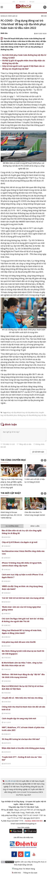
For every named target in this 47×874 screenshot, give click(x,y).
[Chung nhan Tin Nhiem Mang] (23, 868)
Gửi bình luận (39, 452)
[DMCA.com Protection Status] (7, 862)
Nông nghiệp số (24, 789)
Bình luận (34, 526)
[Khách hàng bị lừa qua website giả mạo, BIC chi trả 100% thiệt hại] (11, 508)
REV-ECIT (22, 2)
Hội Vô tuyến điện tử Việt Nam (27, 781)
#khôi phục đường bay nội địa (20, 415)
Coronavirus (33, 792)
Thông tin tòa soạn (30, 872)
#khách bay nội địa (23, 412)
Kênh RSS (17, 872)
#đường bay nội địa (39, 415)
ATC (14, 2)
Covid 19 (25, 792)
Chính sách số (12, 16)
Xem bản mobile (23, 827)
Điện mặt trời (12, 784)
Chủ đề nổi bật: (10, 781)
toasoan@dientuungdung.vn (25, 823)
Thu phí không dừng (27, 786)
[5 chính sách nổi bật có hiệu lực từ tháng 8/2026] (35, 473)
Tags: (5, 412)
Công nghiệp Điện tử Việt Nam (29, 784)
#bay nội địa (11, 412)
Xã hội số (4, 16)
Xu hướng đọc (12, 526)
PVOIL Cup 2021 (25, 795)
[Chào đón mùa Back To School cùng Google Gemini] (35, 506)
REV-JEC (32, 2)
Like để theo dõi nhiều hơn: (23, 837)
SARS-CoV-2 (16, 792)
